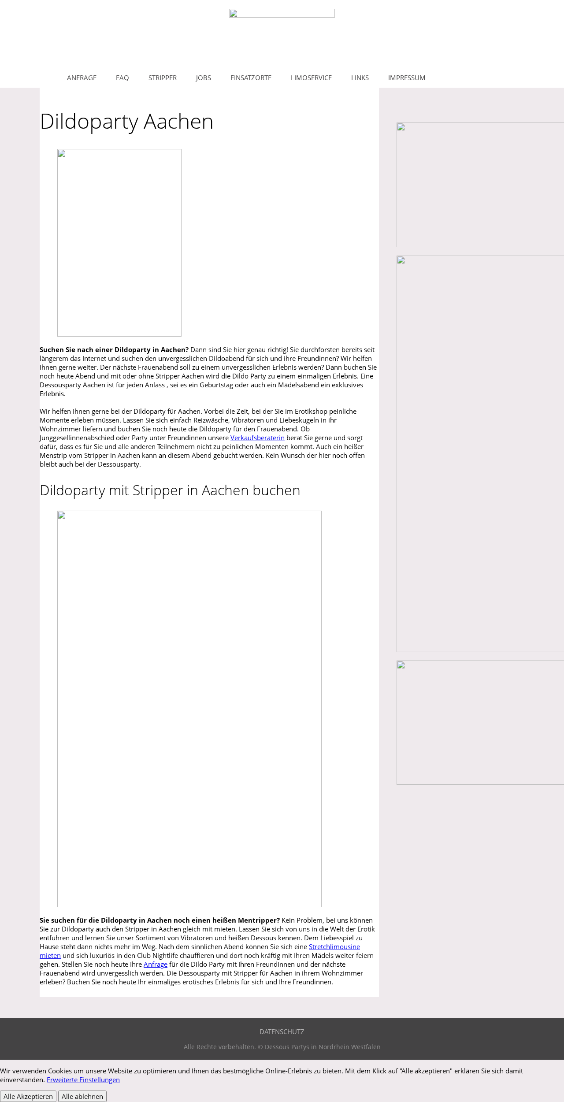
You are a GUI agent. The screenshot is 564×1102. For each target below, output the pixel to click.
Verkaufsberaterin (257, 437)
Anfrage (155, 964)
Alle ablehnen (82, 1096)
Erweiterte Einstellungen (83, 1079)
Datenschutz (282, 1031)
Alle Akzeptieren (28, 1096)
